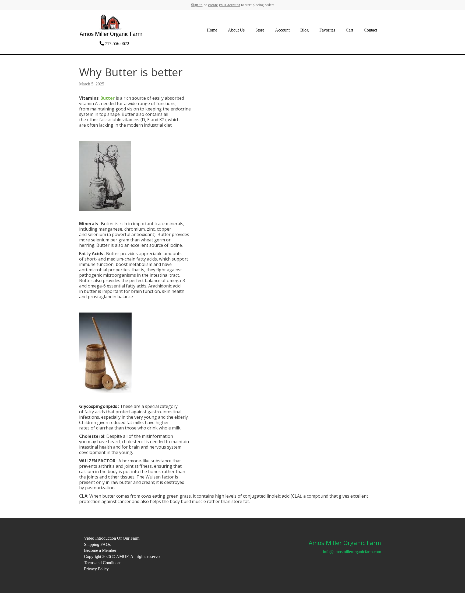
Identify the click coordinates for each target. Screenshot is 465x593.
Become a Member (100, 550)
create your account (224, 5)
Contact (370, 30)
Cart (349, 30)
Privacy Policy (96, 569)
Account (282, 30)
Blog (304, 30)
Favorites (327, 30)
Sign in (197, 5)
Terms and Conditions (102, 562)
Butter (107, 98)
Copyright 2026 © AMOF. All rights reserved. (123, 556)
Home (212, 30)
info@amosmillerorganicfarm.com (352, 551)
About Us (236, 30)
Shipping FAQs (97, 544)
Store (259, 30)
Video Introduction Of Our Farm (111, 538)
